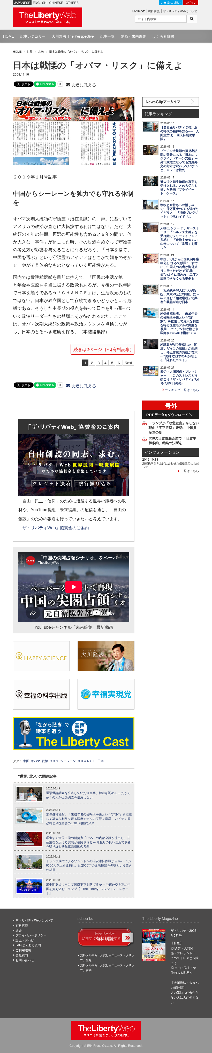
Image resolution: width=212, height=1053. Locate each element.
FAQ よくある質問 (28, 945)
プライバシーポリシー (31, 935)
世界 (30, 51)
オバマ (35, 760)
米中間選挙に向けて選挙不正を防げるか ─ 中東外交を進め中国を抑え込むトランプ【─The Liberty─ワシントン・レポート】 (88, 888)
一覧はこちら (189, 470)
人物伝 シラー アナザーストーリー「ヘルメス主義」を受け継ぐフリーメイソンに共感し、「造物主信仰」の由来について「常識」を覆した (179, 238)
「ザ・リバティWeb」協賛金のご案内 (53, 527)
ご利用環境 (23, 950)
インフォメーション (162, 452)
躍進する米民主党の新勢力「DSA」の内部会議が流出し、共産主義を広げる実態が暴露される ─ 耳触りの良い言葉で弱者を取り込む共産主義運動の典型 (88, 842)
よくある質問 (163, 36)
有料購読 (154, 11)
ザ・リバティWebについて (180, 11)
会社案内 (22, 955)
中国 (26, 760)
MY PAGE (138, 11)
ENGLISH (40, 2)
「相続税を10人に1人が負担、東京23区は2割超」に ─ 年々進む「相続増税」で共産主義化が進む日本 (179, 296)
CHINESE (56, 2)
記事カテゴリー (33, 36)
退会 (19, 930)
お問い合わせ (25, 960)
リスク (54, 760)
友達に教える (83, 85)
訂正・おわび (25, 940)
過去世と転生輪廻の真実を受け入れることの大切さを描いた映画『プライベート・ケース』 (179, 187)
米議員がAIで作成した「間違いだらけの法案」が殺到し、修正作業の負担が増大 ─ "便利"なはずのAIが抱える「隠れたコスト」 (179, 352)
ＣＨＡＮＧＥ (86, 760)
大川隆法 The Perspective (73, 36)
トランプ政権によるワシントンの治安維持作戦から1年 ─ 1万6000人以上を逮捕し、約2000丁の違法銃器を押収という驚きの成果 (89, 865)
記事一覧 (107, 36)
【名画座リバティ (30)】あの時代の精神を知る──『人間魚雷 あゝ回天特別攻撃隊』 (179, 133)
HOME (8, 36)
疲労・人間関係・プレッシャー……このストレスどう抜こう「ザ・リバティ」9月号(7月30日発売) (179, 377)
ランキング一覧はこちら (181, 389)
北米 (41, 51)
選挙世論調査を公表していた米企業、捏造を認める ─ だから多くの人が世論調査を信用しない (88, 795)
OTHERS (72, 2)
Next (128, 362)
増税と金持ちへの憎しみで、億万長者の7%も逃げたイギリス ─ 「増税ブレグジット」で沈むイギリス (179, 211)
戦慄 (45, 760)
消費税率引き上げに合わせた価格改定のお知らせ (170, 464)
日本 (100, 760)
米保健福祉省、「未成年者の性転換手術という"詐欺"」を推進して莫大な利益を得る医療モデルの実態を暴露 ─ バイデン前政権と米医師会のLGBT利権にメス (89, 818)
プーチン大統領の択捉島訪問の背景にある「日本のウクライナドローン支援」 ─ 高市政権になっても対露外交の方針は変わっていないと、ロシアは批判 (179, 160)
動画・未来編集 (133, 36)
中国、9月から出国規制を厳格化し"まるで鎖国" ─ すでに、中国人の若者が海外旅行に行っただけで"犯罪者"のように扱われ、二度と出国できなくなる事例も (179, 269)
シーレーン (68, 760)
